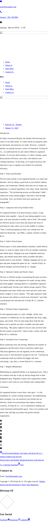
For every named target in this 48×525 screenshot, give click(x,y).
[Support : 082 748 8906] (1, 12)
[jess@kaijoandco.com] (1, 2)
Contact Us (9, 72)
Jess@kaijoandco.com (14, 476)
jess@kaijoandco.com (8, 7)
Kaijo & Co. (10, 125)
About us (8, 65)
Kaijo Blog (9, 69)
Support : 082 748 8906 (9, 17)
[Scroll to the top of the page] (0, 523)
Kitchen (19, 125)
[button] (24, 77)
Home (7, 62)
